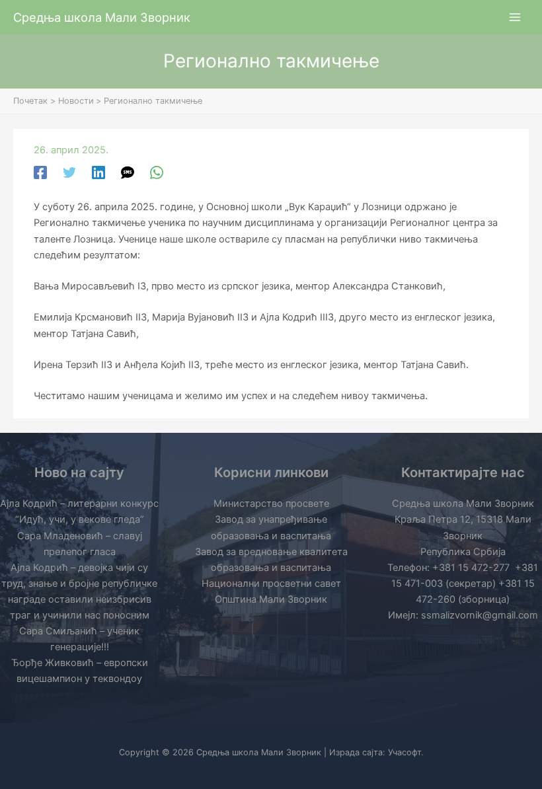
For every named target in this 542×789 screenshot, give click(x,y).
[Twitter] (69, 172)
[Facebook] (40, 172)
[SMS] (127, 172)
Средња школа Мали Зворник (101, 17)
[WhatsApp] (156, 172)
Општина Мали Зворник (271, 599)
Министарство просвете (271, 503)
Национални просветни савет (271, 583)
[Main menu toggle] (515, 17)
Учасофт (404, 752)
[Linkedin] (98, 172)
